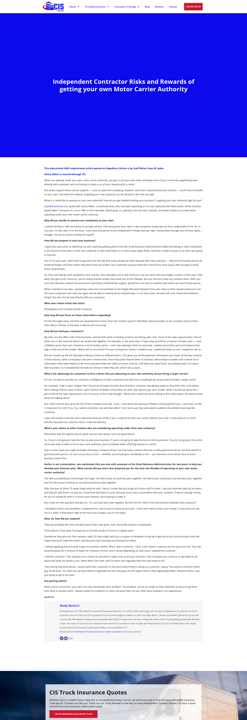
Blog (147, 6)
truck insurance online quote (79, 706)
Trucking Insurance (95, 6)
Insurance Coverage (125, 6)
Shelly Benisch (69, 605)
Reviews (159, 6)
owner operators (113, 631)
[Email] (66, 638)
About (72, 6)
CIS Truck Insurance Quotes (88, 692)
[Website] (62, 638)
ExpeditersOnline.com (56, 206)
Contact (173, 6)
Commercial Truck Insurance (88, 631)
